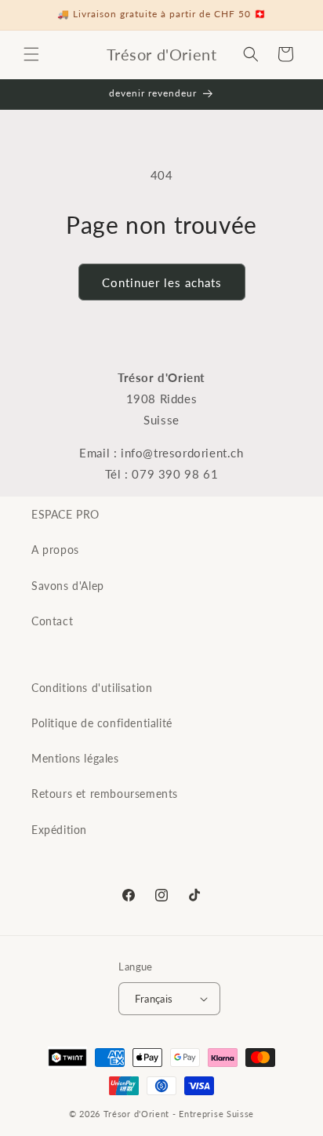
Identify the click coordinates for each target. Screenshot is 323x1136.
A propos (55, 549)
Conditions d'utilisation (91, 687)
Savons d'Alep (67, 585)
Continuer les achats (162, 282)
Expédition (59, 829)
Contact (52, 621)
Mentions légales (75, 758)
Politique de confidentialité (101, 723)
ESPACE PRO (65, 514)
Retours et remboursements (104, 793)
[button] (31, 54)
